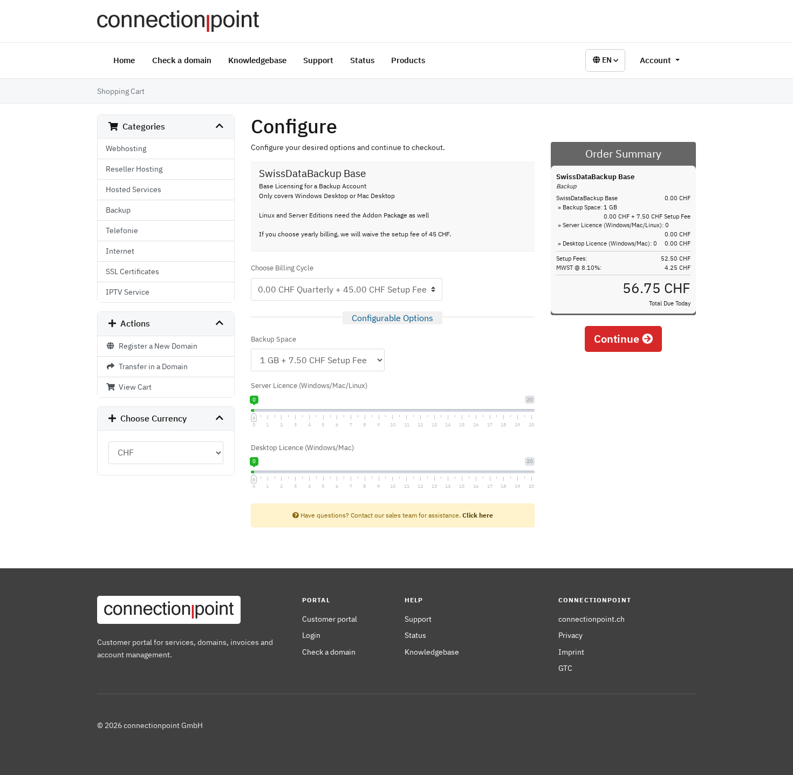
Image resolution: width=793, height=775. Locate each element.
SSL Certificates (132, 271)
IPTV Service (127, 292)
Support (318, 60)
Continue (618, 338)
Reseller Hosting (134, 169)
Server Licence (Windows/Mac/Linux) (309, 385)
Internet (120, 251)
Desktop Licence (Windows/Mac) (302, 447)
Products (408, 60)
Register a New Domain (156, 346)
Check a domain (181, 60)
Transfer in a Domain (151, 366)
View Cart (133, 387)
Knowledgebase (257, 60)
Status (362, 60)
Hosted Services (133, 189)
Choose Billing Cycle (282, 268)
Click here (477, 515)
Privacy (570, 635)
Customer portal (329, 619)
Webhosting (126, 148)
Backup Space (273, 339)
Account (656, 60)
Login (311, 635)
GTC (565, 668)
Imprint (571, 652)
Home (124, 60)
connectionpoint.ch (591, 619)
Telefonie (122, 230)
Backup (118, 210)
